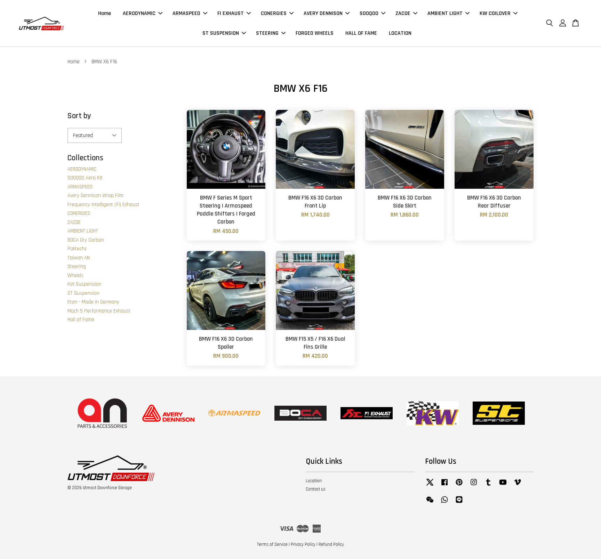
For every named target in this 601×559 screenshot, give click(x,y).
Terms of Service (272, 544)
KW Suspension (84, 284)
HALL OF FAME (361, 33)
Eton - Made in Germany (93, 302)
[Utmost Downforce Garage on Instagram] (474, 485)
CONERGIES (274, 13)
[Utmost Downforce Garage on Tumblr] (488, 485)
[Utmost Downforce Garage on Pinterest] (459, 485)
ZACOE (402, 13)
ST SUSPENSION (220, 33)
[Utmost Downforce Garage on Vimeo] (517, 485)
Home (104, 13)
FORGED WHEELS (315, 33)
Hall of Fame (80, 319)
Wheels (75, 275)
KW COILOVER (495, 13)
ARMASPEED (186, 13)
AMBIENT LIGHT (445, 13)
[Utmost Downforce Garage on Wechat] (430, 503)
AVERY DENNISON (323, 13)
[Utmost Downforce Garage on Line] (459, 503)
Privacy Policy (303, 544)
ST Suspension (83, 293)
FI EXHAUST (230, 13)
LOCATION (400, 33)
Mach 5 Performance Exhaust (98, 311)
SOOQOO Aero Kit (85, 178)
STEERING (267, 33)
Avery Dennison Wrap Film (95, 195)
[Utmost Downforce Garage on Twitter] (430, 485)
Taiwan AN (78, 257)
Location (314, 481)
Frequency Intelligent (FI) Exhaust (103, 204)
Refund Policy (331, 544)
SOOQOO (369, 13)
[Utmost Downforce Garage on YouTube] (503, 485)
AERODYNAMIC (139, 13)
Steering (76, 266)
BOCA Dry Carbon (85, 240)
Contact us (316, 489)
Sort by (79, 116)
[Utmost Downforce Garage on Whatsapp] (444, 503)
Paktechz (77, 248)
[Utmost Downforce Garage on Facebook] (444, 485)
